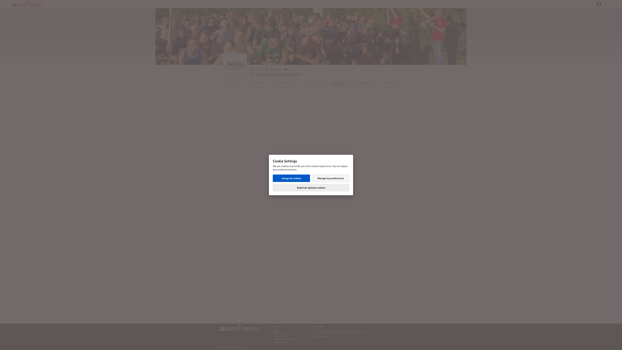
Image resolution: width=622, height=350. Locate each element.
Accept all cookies (291, 178)
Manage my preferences (330, 178)
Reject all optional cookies (311, 187)
